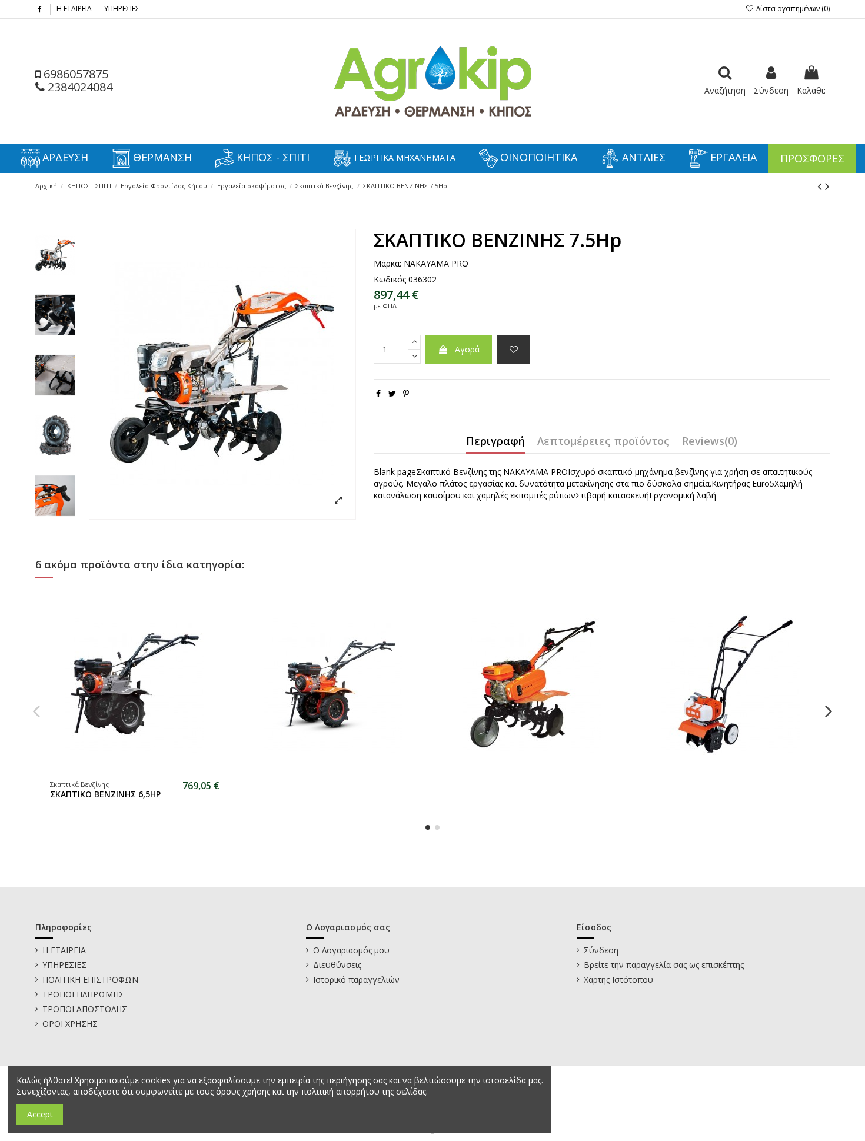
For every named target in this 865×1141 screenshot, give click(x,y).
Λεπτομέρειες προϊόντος (603, 441)
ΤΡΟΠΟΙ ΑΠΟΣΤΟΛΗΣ (84, 1008)
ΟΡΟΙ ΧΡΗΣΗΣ (70, 1023)
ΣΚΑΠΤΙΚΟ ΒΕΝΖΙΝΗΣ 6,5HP (105, 794)
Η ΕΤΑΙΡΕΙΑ (75, 9)
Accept (40, 1114)
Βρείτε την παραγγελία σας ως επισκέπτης (664, 964)
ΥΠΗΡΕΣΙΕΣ (121, 9)
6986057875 (74, 74)
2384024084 (78, 87)
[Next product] (827, 186)
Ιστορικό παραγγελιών (356, 979)
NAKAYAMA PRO (436, 263)
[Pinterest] (406, 393)
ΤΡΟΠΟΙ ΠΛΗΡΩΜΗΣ (83, 994)
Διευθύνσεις (337, 964)
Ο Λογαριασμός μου (351, 950)
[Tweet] (392, 393)
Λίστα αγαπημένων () (792, 9)
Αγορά (467, 349)
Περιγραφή (495, 441)
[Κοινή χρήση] (378, 393)
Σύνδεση (601, 950)
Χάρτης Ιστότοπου (618, 979)
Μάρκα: (387, 263)
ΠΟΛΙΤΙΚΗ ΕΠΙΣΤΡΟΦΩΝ (90, 979)
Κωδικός (390, 279)
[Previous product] (821, 186)
